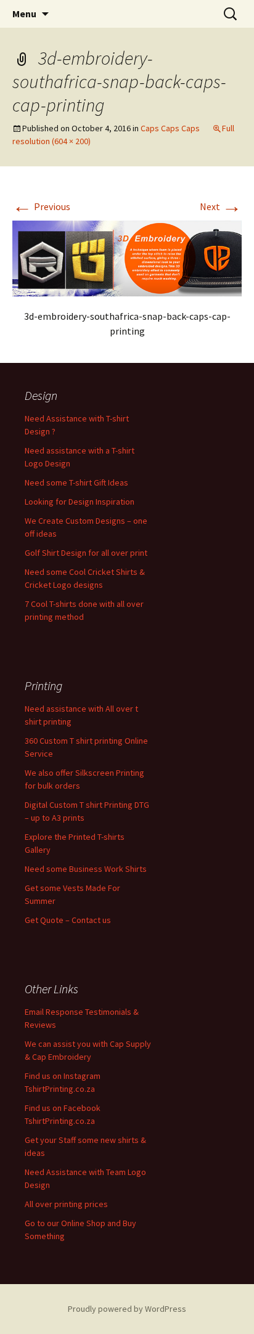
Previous (41, 206)
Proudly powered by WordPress (127, 1308)
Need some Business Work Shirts (86, 868)
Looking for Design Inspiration (79, 501)
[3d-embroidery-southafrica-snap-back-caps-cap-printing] (127, 257)
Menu (24, 13)
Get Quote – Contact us (68, 919)
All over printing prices (66, 1204)
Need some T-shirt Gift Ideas (76, 482)
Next (221, 206)
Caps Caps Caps (170, 128)
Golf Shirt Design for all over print (86, 552)
